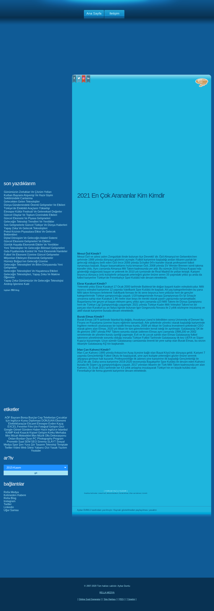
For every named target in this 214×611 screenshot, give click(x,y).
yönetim (131, 599)
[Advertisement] (107, 48)
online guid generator (89, 599)
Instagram (9, 501)
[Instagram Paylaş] (84, 82)
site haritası (110, 599)
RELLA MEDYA (107, 592)
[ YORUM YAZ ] (111, 491)
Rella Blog (10, 498)
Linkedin (9, 507)
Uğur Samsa (11, 510)
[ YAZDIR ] (122, 491)
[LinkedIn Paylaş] (88, 82)
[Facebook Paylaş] (74, 82)
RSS (121, 599)
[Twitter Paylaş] (79, 82)
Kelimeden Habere (15, 495)
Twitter (8, 504)
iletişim (114, 13)
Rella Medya (11, 492)
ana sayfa (93, 13)
